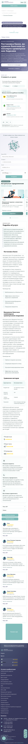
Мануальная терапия (6, 692)
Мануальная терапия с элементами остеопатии (12, 202)
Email (2, 165)
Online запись (14, 5)
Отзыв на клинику (10, 515)
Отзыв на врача (10, 519)
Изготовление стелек (6, 681)
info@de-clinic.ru (7, 731)
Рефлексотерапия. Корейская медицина (11, 706)
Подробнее (12, 213)
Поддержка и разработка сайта (14, 742)
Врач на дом (4, 677)
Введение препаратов (6, 675)
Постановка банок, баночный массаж (12, 22)
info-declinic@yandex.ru (9, 730)
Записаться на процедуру (14, 65)
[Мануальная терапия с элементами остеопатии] (12, 194)
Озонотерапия (4, 698)
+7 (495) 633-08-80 (8, 722)
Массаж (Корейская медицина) (8, 694)
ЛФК (2, 686)
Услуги (2, 653)
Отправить (14, 176)
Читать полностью (7, 533)
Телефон (3, 159)
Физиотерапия (4, 713)
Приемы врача (4, 702)
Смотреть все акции (6, 186)
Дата (2, 170)
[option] (13, 203)
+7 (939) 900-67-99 (8, 723)
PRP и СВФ (3, 690)
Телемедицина (4, 709)
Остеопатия (4, 700)
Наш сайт (5, 535)
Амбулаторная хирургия (7, 671)
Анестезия (3, 673)
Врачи (2, 656)
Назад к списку (4, 37)
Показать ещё (14, 632)
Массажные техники (6, 696)
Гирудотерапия (4, 679)
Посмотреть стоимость (14, 68)
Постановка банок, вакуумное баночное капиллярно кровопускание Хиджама (13, 26)
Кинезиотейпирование (7, 683)
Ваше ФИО (3, 154)
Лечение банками (5, 688)
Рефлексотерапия (5, 704)
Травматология (5, 711)
